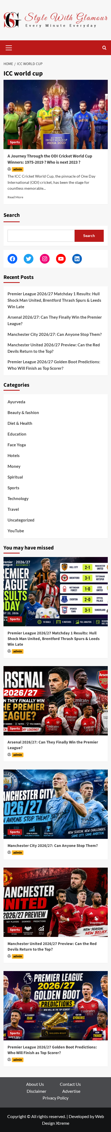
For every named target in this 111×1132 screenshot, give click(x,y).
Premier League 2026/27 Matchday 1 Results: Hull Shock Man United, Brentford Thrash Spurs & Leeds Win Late (54, 300)
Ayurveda (16, 401)
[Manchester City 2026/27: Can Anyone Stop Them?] (56, 804)
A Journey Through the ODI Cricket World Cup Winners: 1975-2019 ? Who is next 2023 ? (50, 159)
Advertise (71, 1091)
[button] (9, 47)
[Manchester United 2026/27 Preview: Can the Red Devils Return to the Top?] (56, 902)
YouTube (16, 530)
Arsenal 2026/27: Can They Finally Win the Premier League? (55, 320)
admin (17, 169)
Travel (13, 509)
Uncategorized (21, 520)
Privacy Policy (55, 1097)
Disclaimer (36, 1091)
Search (12, 215)
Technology (18, 498)
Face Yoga (17, 444)
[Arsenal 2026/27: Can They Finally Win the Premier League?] (56, 700)
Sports (15, 142)
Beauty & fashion (23, 412)
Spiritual (15, 477)
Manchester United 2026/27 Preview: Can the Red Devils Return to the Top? (54, 348)
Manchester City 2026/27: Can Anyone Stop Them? (55, 334)
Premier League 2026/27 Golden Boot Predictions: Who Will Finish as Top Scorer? (54, 365)
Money (14, 466)
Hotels (14, 455)
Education (17, 434)
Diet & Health (20, 423)
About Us (35, 1084)
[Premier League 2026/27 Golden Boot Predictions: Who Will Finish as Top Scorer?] (56, 1005)
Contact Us (70, 1084)
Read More (15, 197)
